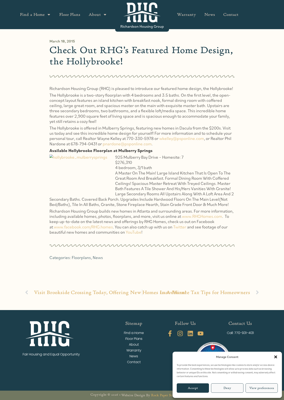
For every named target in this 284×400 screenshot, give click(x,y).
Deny (227, 388)
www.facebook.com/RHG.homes (83, 227)
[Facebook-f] (170, 333)
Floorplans (81, 257)
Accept (193, 388)
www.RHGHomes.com (202, 216)
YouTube (133, 232)
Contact (230, 14)
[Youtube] (201, 333)
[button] (276, 357)
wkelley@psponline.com (181, 138)
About (95, 14)
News (209, 14)
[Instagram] (180, 333)
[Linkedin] (190, 333)
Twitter (179, 227)
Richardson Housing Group (142, 26)
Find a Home (32, 14)
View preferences (261, 388)
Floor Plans (69, 14)
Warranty (186, 14)
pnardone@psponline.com (127, 144)
